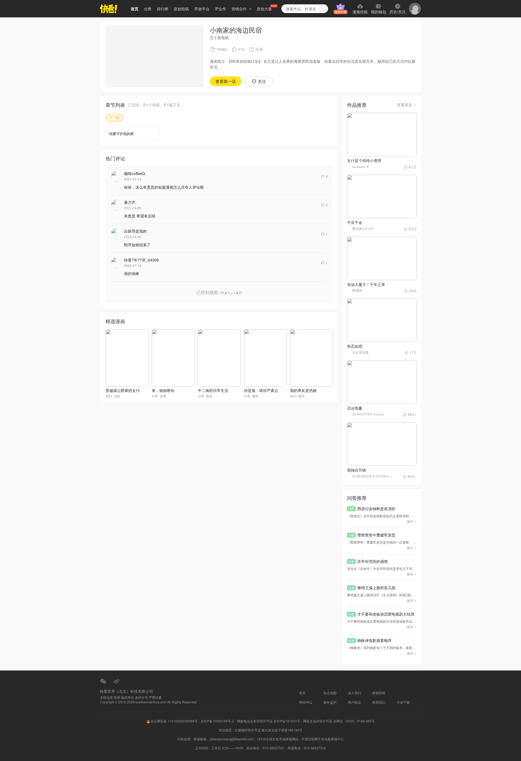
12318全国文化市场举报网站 (277, 739)
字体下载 (403, 702)
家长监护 (329, 702)
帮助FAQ (305, 702)
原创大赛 (264, 8)
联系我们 (378, 702)
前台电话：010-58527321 (265, 748)
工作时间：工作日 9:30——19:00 (219, 748)
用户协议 (354, 702)
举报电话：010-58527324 (307, 748)
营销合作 (239, 8)
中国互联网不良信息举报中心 (322, 739)
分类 (147, 8)
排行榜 (162, 8)
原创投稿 (181, 8)
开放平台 (201, 8)
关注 (262, 81)
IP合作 (220, 8)
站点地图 (329, 692)
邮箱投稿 (378, 692)
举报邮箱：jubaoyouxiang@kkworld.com (223, 739)
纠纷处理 (183, 739)
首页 (134, 8)
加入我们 (354, 692)
